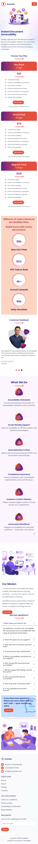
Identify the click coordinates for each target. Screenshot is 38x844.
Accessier (25, 838)
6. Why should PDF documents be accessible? (16, 664)
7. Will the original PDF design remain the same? (17, 671)
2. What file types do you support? (16, 640)
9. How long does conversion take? (16, 684)
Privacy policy (6, 803)
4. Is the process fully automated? (16, 651)
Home (3, 780)
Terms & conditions (9, 800)
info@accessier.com (13, 771)
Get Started (18, 102)
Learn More (7, 612)
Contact (4, 790)
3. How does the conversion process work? (17, 646)
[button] (16, 370)
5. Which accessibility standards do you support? (17, 657)
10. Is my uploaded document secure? (15, 689)
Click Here (8, 709)
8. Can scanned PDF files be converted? (14, 678)
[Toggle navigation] (34, 4)
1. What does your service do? (14, 623)
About (3, 784)
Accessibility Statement (10, 806)
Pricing (4, 787)
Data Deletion (6, 810)
